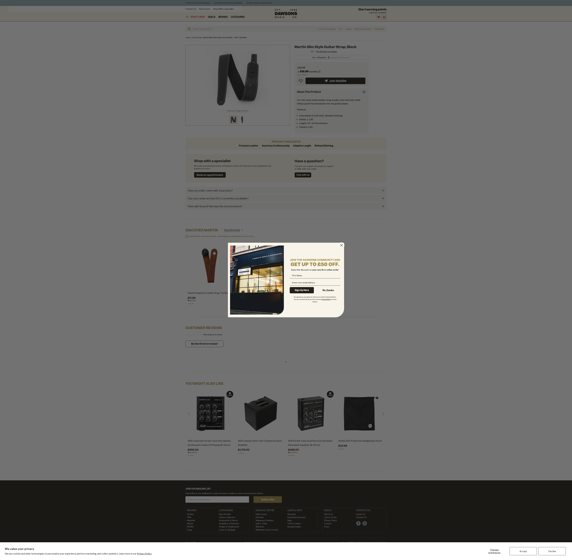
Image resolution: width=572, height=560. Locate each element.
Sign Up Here (302, 290)
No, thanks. (328, 290)
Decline (552, 551)
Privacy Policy (325, 299)
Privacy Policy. (144, 553)
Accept (523, 551)
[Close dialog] (341, 245)
